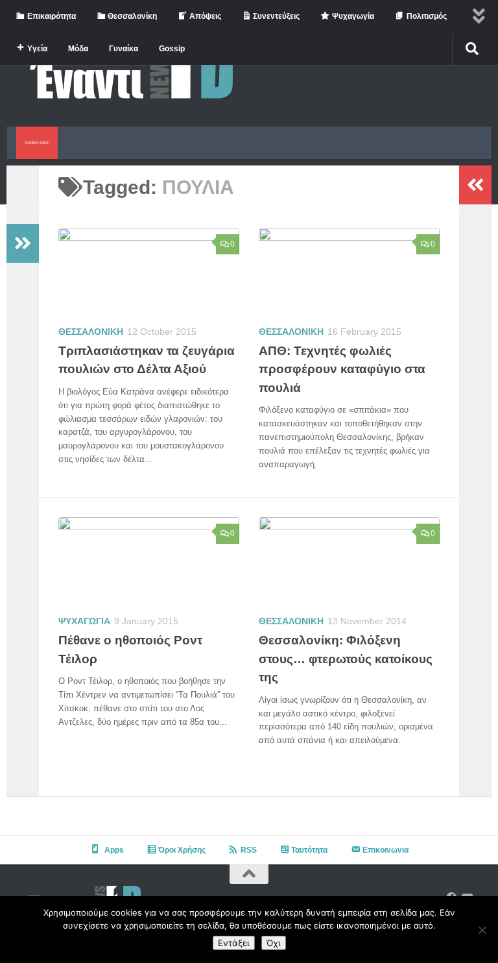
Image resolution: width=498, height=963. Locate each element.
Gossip (172, 48)
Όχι (274, 943)
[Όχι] (481, 929)
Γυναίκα (123, 48)
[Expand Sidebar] (22, 243)
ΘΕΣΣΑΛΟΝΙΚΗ (90, 331)
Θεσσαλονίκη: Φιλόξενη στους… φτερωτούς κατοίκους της (346, 658)
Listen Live (37, 142)
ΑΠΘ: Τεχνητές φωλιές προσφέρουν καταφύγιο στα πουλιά (342, 369)
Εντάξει (234, 943)
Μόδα (78, 48)
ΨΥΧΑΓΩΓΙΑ (84, 621)
